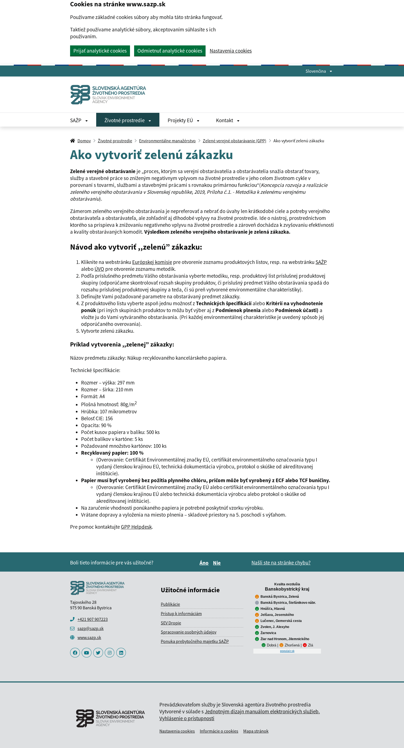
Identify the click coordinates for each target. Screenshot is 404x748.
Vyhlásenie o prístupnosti (186, 718)
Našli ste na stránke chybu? (281, 562)
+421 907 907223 (93, 619)
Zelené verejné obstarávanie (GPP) (234, 140)
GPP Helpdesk (136, 526)
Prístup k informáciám (181, 613)
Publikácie (170, 604)
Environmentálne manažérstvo (167, 140)
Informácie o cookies (219, 731)
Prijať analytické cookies (100, 50)
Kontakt (225, 120)
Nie (217, 562)
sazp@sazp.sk (91, 628)
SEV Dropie (171, 623)
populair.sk (287, 651)
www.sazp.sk (89, 637)
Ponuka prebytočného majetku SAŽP (195, 641)
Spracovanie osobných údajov (188, 632)
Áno (205, 562)
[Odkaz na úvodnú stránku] (110, 94)
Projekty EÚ (181, 120)
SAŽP (76, 120)
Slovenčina (316, 71)
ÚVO (99, 269)
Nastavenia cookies (231, 50)
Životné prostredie (125, 120)
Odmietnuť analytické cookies (169, 50)
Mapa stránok (256, 731)
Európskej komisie (152, 262)
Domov (84, 140)
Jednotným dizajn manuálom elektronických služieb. (262, 711)
